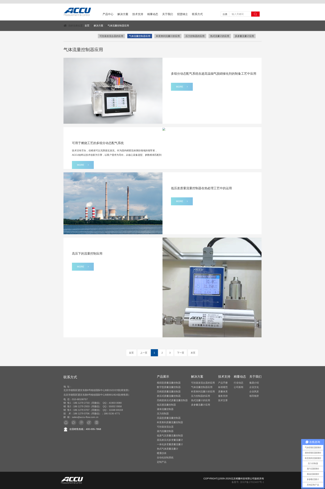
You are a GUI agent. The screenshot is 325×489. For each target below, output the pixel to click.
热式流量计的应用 (219, 36)
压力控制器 (163, 413)
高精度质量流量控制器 (169, 391)
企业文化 (254, 387)
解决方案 (122, 14)
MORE (179, 86)
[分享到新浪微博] (81, 422)
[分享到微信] (73, 422)
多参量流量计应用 (244, 36)
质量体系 (223, 391)
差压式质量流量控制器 (169, 396)
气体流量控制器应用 (118, 25)
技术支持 (137, 14)
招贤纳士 (182, 14)
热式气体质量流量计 (167, 448)
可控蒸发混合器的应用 (111, 36)
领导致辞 (254, 396)
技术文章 (223, 400)
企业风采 (254, 391)
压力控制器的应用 (195, 36)
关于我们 (167, 14)
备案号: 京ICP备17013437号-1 (248, 482)
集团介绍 (254, 382)
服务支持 (223, 396)
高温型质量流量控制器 (169, 418)
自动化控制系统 (165, 457)
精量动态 (152, 14)
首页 (87, 25)
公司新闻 (238, 387)
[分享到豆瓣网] (96, 422)
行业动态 (238, 382)
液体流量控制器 (165, 409)
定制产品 (161, 462)
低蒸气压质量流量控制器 (170, 435)
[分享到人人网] (88, 422)
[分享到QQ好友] (66, 422)
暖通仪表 (161, 453)
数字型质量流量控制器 (169, 387)
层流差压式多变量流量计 (170, 440)
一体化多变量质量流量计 (170, 444)
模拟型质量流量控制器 (169, 382)
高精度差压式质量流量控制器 (172, 400)
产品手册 (223, 382)
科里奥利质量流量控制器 (170, 422)
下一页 (180, 352)
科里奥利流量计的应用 (168, 36)
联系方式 (197, 14)
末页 (193, 352)
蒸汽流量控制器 (165, 431)
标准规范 (223, 387)
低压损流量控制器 (166, 404)
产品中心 (108, 14)
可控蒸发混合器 (165, 426)
